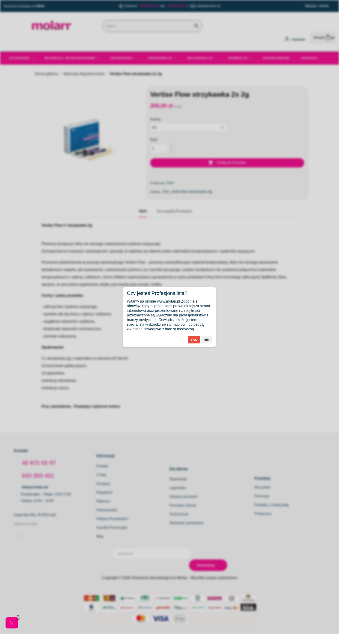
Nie (206, 340)
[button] (12, 622)
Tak (194, 340)
